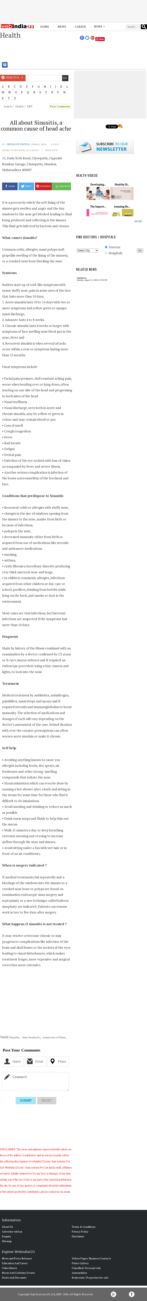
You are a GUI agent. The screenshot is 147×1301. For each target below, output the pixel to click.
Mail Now (51, 150)
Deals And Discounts (14, 1277)
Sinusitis (14, 1037)
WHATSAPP (64, 186)
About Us (7, 1227)
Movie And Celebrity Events (18, 1273)
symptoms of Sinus (53, 1037)
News (62, 26)
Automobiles (79, 1273)
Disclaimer (78, 1236)
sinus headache (30, 1037)
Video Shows (9, 1268)
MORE (138, 221)
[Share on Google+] (92, 39)
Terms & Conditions (84, 1227)
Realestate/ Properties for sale (90, 1277)
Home (44, 26)
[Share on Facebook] (82, 39)
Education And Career (15, 1263)
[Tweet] (87, 39)
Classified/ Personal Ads (86, 1268)
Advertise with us (12, 1231)
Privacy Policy (80, 1231)
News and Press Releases (17, 1258)
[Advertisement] (73, 10)
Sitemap (7, 1241)
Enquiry (6, 1236)
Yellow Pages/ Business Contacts (91, 1258)
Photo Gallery (80, 1263)
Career (80, 26)
